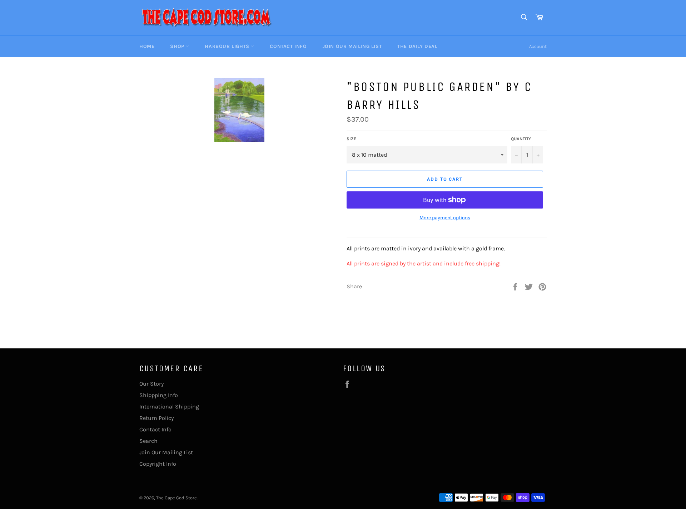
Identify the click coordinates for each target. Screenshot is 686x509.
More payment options (444, 218)
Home (146, 46)
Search (148, 440)
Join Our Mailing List (352, 46)
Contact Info (288, 46)
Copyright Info (157, 463)
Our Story (151, 383)
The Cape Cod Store (176, 497)
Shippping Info (158, 395)
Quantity (521, 138)
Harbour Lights (228, 46)
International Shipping (169, 406)
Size (351, 138)
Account (538, 46)
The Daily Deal (417, 46)
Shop (178, 46)
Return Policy (156, 418)
